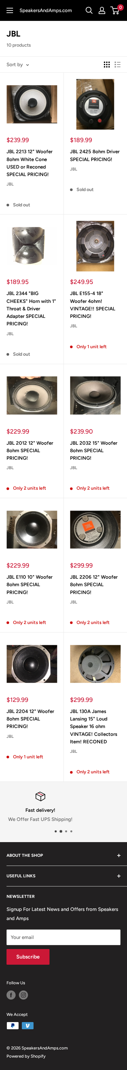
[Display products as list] (117, 64)
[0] (115, 10)
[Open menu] (10, 10)
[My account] (102, 10)
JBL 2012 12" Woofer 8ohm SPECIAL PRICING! (30, 450)
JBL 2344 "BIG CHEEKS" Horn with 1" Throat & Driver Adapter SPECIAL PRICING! (31, 308)
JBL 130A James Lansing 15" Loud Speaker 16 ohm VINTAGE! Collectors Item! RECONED (93, 726)
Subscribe (28, 957)
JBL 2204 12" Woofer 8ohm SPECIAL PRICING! (30, 719)
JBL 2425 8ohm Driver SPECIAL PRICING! (95, 155)
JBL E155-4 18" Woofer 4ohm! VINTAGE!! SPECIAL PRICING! (92, 304)
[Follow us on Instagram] (23, 995)
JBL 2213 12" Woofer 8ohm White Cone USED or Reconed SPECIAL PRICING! (29, 163)
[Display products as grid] (107, 64)
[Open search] (89, 10)
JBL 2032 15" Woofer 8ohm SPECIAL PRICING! (93, 450)
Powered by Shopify (26, 1056)
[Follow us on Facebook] (11, 995)
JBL (10, 184)
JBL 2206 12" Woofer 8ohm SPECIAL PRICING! (94, 584)
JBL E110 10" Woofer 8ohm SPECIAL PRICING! (29, 584)
